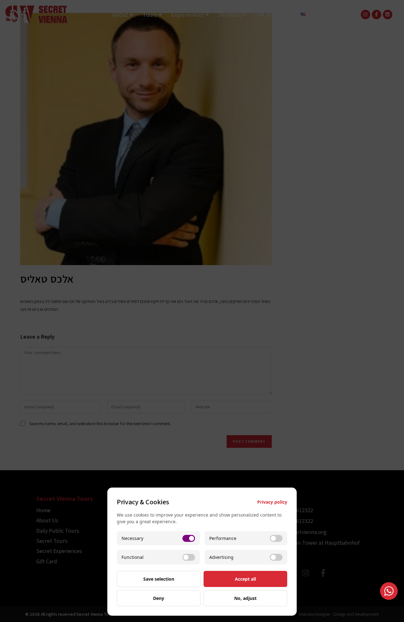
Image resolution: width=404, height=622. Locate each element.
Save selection (158, 579)
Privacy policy (272, 502)
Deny (158, 598)
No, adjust (245, 598)
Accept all (245, 579)
